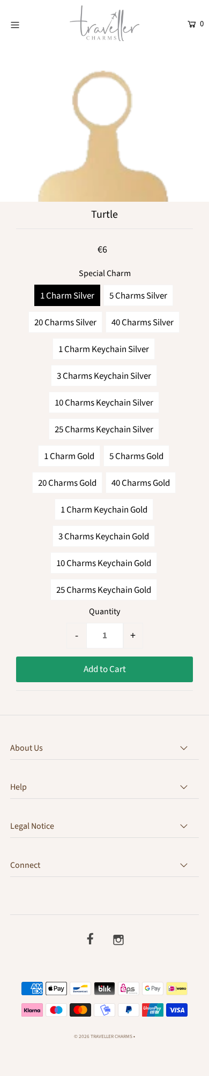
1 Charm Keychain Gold (104, 509)
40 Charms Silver (142, 322)
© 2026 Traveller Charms (103, 1036)
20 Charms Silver (65, 322)
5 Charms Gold (136, 456)
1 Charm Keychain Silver (103, 349)
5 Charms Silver (138, 295)
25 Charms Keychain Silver (104, 429)
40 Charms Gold (140, 483)
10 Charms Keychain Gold (103, 563)
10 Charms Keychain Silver (104, 402)
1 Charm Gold (69, 456)
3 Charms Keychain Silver (104, 376)
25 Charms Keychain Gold (103, 590)
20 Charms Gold (67, 483)
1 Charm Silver (67, 295)
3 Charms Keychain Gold (103, 536)
